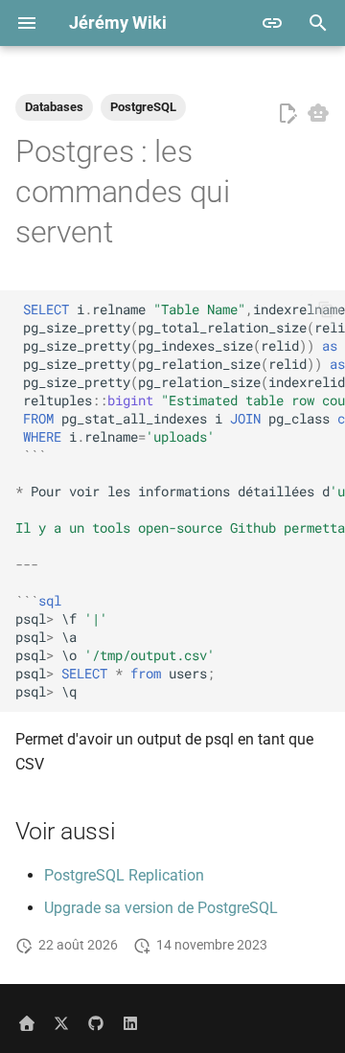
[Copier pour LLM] (318, 113)
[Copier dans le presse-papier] (325, 309)
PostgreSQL (143, 107)
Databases (54, 107)
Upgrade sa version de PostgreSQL (161, 908)
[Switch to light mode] (272, 23)
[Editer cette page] (287, 114)
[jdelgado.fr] (27, 1022)
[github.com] (95, 1022)
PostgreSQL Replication (124, 875)
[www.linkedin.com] (130, 1022)
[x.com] (61, 1022)
